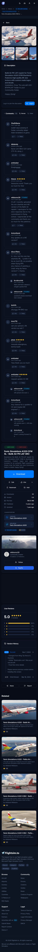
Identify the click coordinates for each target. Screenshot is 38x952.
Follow (20, 562)
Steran (13, 179)
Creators (23, 885)
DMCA (23, 923)
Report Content (7, 927)
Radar (23, 891)
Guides (23, 888)
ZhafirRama (15, 123)
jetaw (13, 340)
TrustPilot (14, 868)
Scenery (4, 885)
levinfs (13, 305)
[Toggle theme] (20, 3)
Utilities (4, 891)
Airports (4, 881)
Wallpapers (24, 898)
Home (3, 9)
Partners (4, 917)
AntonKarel (15, 233)
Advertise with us (9, 920)
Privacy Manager (26, 920)
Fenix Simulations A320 (9, 11)
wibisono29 (15, 197)
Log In (31, 103)
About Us (5, 913)
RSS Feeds (5, 901)
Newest (23, 113)
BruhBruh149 (18, 280)
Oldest (31, 113)
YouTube (21, 865)
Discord (5, 865)
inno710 (14, 321)
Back (7, 22)
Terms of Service (26, 910)
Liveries (4, 888)
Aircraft (4, 878)
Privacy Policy (25, 913)
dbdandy (14, 144)
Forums (23, 881)
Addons (10, 9)
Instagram (13, 865)
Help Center (6, 910)
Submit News (6, 923)
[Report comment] (26, 136)
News (22, 878)
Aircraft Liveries (22, 9)
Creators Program (26, 894)
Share (12, 686)
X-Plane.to (5, 898)
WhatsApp (6, 868)
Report (29, 686)
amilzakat (15, 163)
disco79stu (15, 252)
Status (4, 930)
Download (20, 474)
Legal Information (26, 917)
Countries (5, 894)
